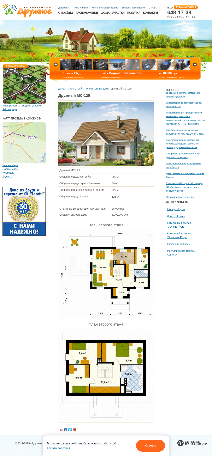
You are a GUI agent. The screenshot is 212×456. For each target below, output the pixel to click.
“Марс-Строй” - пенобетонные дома (88, 88)
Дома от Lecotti (176, 216)
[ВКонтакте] (66, 429)
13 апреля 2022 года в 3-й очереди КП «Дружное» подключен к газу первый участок (184, 187)
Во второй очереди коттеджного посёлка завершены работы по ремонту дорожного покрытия (182, 144)
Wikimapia (8, 172)
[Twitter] (70, 429)
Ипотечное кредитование (105, 7)
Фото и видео (81, 7)
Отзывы (153, 7)
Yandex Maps (10, 165)
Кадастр (7, 176)
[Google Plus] (74, 429)
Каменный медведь (178, 244)
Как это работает (58, 448)
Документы (64, 7)
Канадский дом (176, 209)
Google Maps (10, 169)
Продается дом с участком (180, 197)
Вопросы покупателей (133, 7)
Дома (61, 88)
